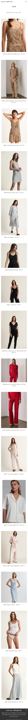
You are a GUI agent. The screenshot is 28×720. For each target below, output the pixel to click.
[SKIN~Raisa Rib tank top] (14, 255)
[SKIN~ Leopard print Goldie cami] (14, 35)
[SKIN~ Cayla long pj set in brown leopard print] (14, 79)
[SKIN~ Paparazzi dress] (14, 587)
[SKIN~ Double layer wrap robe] (14, 547)
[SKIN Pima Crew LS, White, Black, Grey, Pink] (14, 370)
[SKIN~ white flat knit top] (14, 678)
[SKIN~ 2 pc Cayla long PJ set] (14, 454)
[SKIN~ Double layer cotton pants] (14, 410)
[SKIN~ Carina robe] (14, 216)
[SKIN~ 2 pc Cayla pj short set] (14, 501)
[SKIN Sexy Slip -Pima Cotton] (14, 170)
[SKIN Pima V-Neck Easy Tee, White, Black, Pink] (14, 330)
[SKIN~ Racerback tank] (14, 630)
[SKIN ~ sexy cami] (14, 289)
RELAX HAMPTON (7, 2)
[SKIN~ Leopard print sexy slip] (14, 125)
